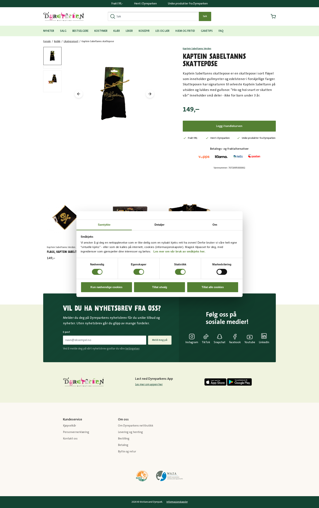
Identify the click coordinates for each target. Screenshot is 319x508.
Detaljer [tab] (160, 224)
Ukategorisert (71, 41)
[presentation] (79, 94)
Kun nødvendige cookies (106, 287)
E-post (66, 332)
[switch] (138, 272)
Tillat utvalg (159, 287)
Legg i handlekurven (229, 126)
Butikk (57, 41)
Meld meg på (159, 340)
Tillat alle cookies (213, 287)
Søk (205, 16)
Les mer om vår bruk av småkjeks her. (179, 251)
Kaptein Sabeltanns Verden (197, 48)
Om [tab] (214, 224)
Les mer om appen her (149, 384)
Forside (47, 41)
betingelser (132, 348)
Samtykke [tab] (104, 224)
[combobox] (153, 16)
